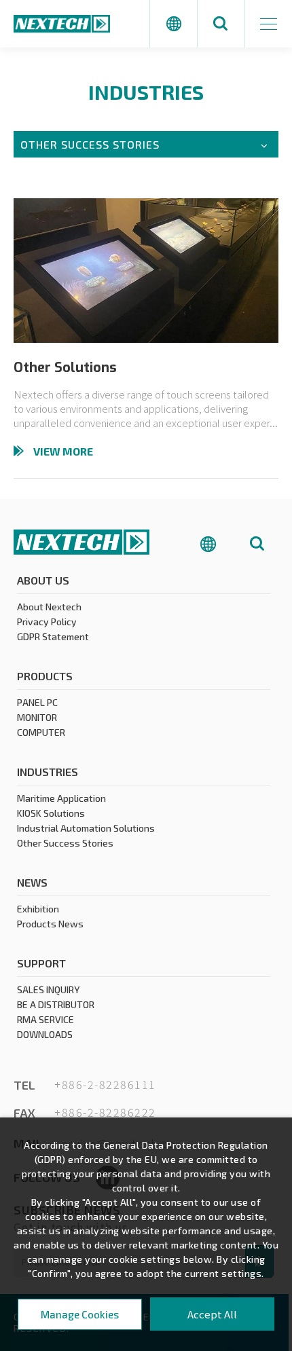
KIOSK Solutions (51, 813)
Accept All (212, 1314)
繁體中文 (212, 502)
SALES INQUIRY (48, 989)
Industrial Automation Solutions (86, 828)
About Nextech (49, 606)
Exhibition (38, 908)
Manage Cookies (80, 1314)
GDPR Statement (53, 636)
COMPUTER (41, 732)
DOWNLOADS (45, 1034)
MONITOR (37, 717)
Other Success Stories (65, 843)
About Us (43, 580)
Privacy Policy (47, 621)
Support (41, 963)
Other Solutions (65, 367)
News (32, 882)
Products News (50, 923)
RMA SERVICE (45, 1019)
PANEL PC (37, 702)
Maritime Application (61, 798)
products (45, 675)
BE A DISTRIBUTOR (55, 1004)
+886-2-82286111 (105, 1084)
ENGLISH (213, 468)
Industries (47, 771)
